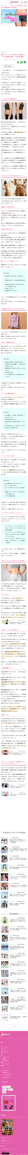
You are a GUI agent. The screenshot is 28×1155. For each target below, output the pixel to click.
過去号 (2, 1065)
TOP (2, 5)
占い (2, 1055)
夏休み (4, 1092)
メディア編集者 (4, 59)
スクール (3, 1050)
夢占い (4, 1058)
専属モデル (6, 1072)
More (14, 1026)
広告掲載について (5, 1140)
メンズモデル (6, 1075)
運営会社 (3, 1146)
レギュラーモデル (7, 1074)
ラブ (2, 1053)
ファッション (4, 1047)
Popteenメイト (7, 1077)
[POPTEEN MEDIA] (14, 2)
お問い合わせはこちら (6, 1138)
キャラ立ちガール (6, 1086)
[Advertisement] (14, 38)
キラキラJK (6, 1064)
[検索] (22, 2)
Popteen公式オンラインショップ (9, 1149)
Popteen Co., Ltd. (13, 1154)
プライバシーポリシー (6, 1143)
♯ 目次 (8, 66)
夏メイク (4, 1089)
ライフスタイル (4, 1052)
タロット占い (6, 1057)
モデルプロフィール (6, 1070)
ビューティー (7, 5)
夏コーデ (10, 1089)
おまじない (6, 1060)
